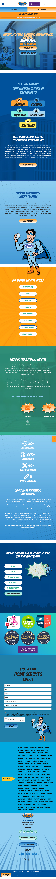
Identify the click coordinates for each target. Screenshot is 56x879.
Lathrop (37, 774)
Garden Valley (47, 766)
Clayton (37, 755)
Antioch (47, 747)
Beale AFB (33, 750)
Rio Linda (26, 793)
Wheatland (21, 807)
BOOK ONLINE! (28, 165)
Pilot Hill (20, 788)
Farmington (21, 766)
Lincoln (43, 774)
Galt (41, 766)
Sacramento (26, 796)
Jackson (44, 772)
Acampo (20, 747)
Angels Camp (33, 747)
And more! (31, 810)
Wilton (27, 807)
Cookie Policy (26, 875)
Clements (43, 755)
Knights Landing (22, 774)
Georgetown (21, 769)
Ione (33, 772)
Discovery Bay (21, 761)
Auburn (27, 750)
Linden (48, 774)
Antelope (40, 747)
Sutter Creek (21, 802)
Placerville (41, 788)
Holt (25, 772)
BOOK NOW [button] (41, 10)
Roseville (49, 793)
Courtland (32, 758)
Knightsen (30, 774)
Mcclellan (33, 780)
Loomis (37, 777)
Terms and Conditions (35, 715)
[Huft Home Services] (22, 3)
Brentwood (21, 753)
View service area (13, 593)
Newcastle (39, 783)
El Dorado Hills (42, 761)
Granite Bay (29, 769)
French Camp (35, 766)
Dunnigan (34, 761)
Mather (27, 780)
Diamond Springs (45, 758)
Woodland (47, 807)
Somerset (29, 799)
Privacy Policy (42, 715)
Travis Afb (40, 802)
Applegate (20, 750)
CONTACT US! (28, 221)
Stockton (36, 799)
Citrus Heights (22, 755)
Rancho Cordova (39, 791)
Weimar (34, 804)
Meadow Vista (41, 780)
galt (17, 566)
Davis (38, 758)
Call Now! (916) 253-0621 (27, 14)
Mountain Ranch (31, 783)
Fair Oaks (45, 764)
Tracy (35, 802)
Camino (33, 753)
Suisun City (43, 799)
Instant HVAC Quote (6, 875)
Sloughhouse (21, 799)
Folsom (28, 766)
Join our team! (28, 844)
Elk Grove (20, 764)
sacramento (16, 582)
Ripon (37, 793)
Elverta (27, 764)
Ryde (19, 796)
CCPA (43, 875)
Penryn (46, 785)
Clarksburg (30, 755)
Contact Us (28, 48)
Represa (47, 791)
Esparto (39, 764)
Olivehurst (26, 785)
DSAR (40, 875)
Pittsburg (34, 788)
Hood (29, 772)
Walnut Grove (27, 804)
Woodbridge (40, 807)
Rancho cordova (15, 576)
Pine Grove (27, 788)
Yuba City (25, 810)
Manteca (48, 777)
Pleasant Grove (22, 791)
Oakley (20, 785)
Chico (46, 753)
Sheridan (33, 796)
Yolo (19, 810)
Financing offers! (28, 837)
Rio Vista (32, 793)
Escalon (33, 764)
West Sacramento (14, 587)
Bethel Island (40, 750)
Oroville (41, 785)
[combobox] (27, 701)
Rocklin (43, 793)
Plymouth (30, 791)
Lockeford (27, 777)
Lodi (17, 571)
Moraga (49, 780)
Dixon (28, 761)
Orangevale (34, 785)
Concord (20, 758)
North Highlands (48, 783)
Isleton (38, 772)
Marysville (21, 780)
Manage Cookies (34, 875)
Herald (20, 772)
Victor (20, 804)
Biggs (47, 750)
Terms (20, 875)
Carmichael (40, 753)
